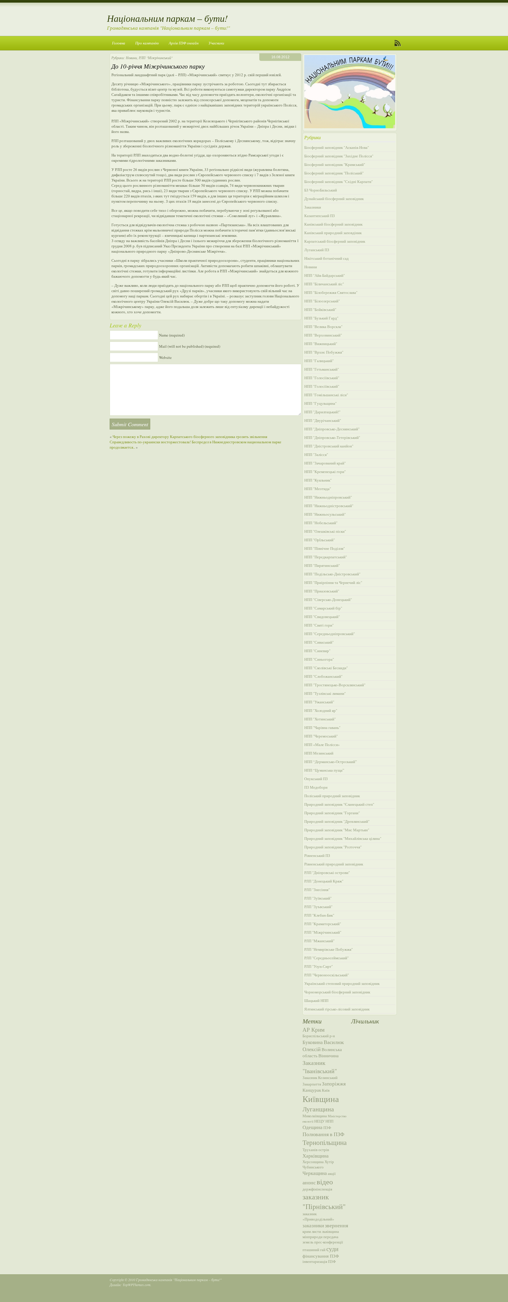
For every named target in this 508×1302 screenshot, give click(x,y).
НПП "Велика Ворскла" (323, 326)
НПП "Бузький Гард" (321, 318)
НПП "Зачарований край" (325, 463)
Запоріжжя (334, 1083)
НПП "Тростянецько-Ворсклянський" (334, 684)
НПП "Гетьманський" (321, 369)
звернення (336, 1225)
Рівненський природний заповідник (333, 864)
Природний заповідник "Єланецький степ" (339, 804)
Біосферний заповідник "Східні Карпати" (338, 181)
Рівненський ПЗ (317, 855)
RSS (398, 43)
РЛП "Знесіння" (317, 889)
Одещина (312, 1127)
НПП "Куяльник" (318, 480)
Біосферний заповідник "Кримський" (334, 164)
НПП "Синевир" (317, 650)
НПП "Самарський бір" (323, 608)
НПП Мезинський (318, 753)
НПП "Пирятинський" (322, 565)
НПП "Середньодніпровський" (329, 633)
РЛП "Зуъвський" (318, 906)
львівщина (330, 1231)
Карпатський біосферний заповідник (334, 241)
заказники (313, 1225)
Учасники (216, 43)
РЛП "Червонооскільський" (326, 975)
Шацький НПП (316, 1000)
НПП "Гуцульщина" (320, 403)
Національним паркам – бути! (167, 18)
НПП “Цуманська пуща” (324, 770)
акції (332, 1173)
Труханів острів (316, 1149)
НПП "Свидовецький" (322, 616)
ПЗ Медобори (315, 787)
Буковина (313, 1042)
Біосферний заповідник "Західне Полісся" (338, 156)
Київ (326, 1090)
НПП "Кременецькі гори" (325, 471)
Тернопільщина (325, 1142)
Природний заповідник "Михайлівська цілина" (342, 838)
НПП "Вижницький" (320, 343)
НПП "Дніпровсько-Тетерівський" (332, 437)
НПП (329, 1121)
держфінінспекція (317, 1189)
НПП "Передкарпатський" (325, 557)
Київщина (321, 1098)
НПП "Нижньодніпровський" (328, 497)
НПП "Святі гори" (319, 625)
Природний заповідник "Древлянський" (337, 821)
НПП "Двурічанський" (322, 420)
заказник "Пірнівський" (324, 1201)
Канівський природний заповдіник (333, 232)
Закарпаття (312, 1084)
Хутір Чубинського (318, 1164)
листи (316, 1231)
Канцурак (312, 1090)
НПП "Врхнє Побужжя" (323, 352)
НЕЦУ (319, 1121)
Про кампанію (147, 43)
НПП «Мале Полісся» (322, 744)
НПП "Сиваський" (319, 642)
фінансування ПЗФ (321, 1256)
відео (325, 1181)
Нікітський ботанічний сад (326, 258)
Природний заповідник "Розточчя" (333, 847)
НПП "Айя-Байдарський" (324, 275)
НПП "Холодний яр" (320, 710)
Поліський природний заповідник (332, 795)
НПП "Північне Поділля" (324, 548)
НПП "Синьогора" (319, 659)
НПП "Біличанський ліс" (324, 284)
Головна (118, 43)
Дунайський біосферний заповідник (334, 198)
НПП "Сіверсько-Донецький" (328, 599)
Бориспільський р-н (319, 1035)
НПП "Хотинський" (320, 719)
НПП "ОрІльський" (319, 539)
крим (307, 1231)
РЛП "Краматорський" (322, 923)
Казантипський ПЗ (319, 215)
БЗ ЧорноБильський (320, 190)
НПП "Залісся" (316, 454)
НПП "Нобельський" (320, 522)
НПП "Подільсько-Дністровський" (332, 574)
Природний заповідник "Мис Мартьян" (336, 830)
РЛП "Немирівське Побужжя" (328, 949)
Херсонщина (313, 1161)
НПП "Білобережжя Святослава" (330, 292)
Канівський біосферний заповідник (333, 224)
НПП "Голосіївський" (321, 377)
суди (332, 1249)
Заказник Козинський (320, 1077)
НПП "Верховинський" (323, 335)
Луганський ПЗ (316, 249)
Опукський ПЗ (316, 778)
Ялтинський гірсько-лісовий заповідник (337, 1009)
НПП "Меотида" (317, 488)
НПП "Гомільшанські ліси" (326, 394)
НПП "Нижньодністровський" (328, 505)
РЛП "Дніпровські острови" (327, 872)
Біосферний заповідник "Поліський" (334, 173)
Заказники (312, 207)
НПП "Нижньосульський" (325, 514)
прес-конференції (328, 1242)
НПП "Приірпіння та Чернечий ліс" (333, 582)
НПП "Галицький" (319, 360)
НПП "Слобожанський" (323, 676)
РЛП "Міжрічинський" (156, 57)
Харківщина (316, 1155)
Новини (131, 57)
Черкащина (315, 1173)
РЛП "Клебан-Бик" (319, 915)
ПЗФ (327, 1127)
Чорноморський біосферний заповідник (337, 992)
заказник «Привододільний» (318, 1216)
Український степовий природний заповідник (342, 983)
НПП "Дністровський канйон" (328, 446)
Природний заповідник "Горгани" (332, 812)
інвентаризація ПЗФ (319, 1261)
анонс (309, 1182)
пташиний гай (314, 1249)
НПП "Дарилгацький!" (322, 411)
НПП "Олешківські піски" (325, 531)
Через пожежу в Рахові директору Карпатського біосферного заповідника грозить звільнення (190, 436)
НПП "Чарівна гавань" (322, 727)
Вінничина (328, 1055)
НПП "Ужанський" (319, 702)
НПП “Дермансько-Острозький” (330, 761)
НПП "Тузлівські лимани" (325, 693)
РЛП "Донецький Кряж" (323, 881)
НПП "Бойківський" (320, 309)
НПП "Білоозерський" (322, 301)
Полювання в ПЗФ (323, 1134)
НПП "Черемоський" (321, 736)
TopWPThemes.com (137, 1284)
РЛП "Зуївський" (318, 898)
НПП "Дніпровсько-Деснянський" (332, 429)
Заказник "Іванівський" (320, 1066)
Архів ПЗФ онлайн (183, 43)
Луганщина (318, 1108)
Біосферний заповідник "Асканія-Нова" (336, 147)
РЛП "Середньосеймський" (326, 957)
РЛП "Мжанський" (319, 940)
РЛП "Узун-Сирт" (318, 966)
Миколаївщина (315, 1115)
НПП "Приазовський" (321, 591)
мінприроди (312, 1236)
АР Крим (314, 1029)
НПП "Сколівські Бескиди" (326, 667)
